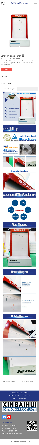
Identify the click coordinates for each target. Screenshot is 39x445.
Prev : (8, 381)
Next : (30, 381)
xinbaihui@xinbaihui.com (14, 433)
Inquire (6, 69)
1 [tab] (19, 46)
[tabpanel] (19, 31)
